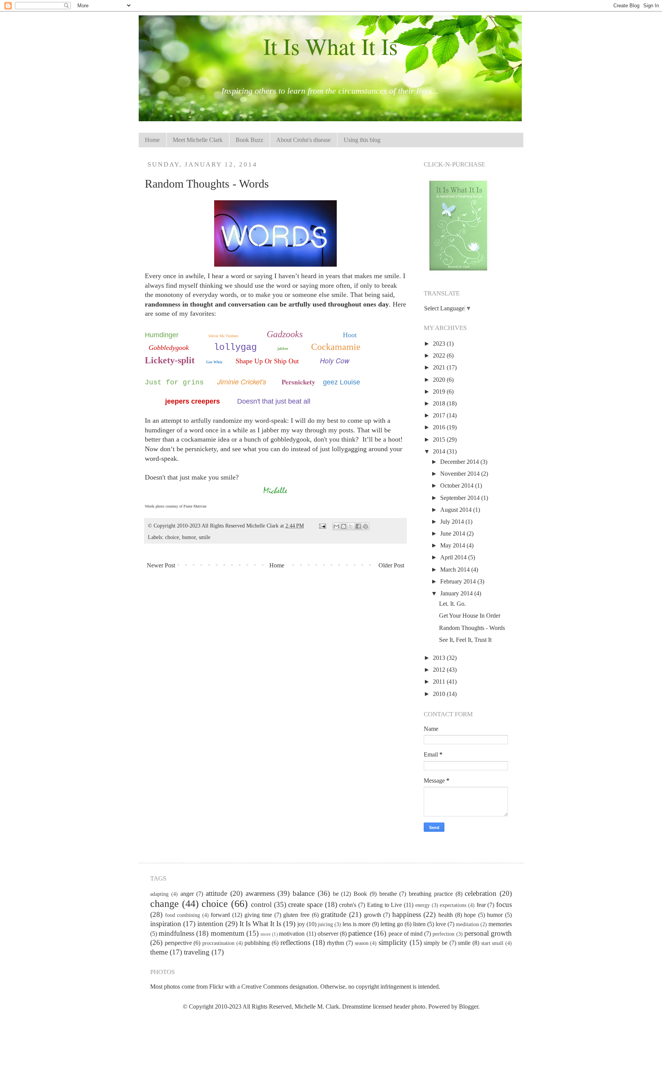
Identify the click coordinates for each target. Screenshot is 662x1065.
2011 (440, 681)
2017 (440, 415)
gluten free (296, 915)
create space (305, 904)
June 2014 (453, 533)
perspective (178, 943)
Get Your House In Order (469, 615)
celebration (480, 893)
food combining (182, 915)
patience (360, 933)
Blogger (468, 1006)
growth (372, 915)
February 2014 (458, 581)
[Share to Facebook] (358, 526)
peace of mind (405, 933)
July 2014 (452, 521)
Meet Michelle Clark (198, 140)
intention (210, 924)
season (362, 943)
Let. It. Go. (452, 603)
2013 (440, 657)
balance (304, 893)
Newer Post (161, 565)
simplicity (393, 942)
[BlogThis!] (343, 526)
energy (422, 905)
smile (204, 537)
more (266, 934)
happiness (406, 914)
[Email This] (336, 526)
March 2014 (455, 569)
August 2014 (456, 509)
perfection (443, 934)
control (261, 904)
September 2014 (460, 498)
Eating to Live (384, 905)
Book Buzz (249, 140)
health (445, 915)
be (336, 893)
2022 (440, 355)
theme (159, 952)
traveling (197, 952)
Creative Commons (264, 986)
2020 (440, 379)
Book (360, 893)
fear (481, 905)
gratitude (333, 914)
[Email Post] (322, 526)
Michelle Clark (263, 526)
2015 (440, 439)
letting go (391, 924)
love (441, 924)
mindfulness (176, 933)
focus (504, 904)
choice (172, 537)
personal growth (488, 933)
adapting (159, 894)
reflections (295, 942)
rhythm (335, 943)
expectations (453, 905)
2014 (440, 451)
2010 (440, 694)
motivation (292, 933)
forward (220, 915)
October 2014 (457, 485)
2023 (440, 343)
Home (152, 140)
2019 (440, 391)
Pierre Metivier (195, 506)
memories (500, 924)
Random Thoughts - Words (472, 628)
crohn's (347, 905)
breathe (388, 893)
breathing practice (431, 893)
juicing (325, 924)
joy (301, 924)
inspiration (165, 924)
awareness (260, 893)
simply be (435, 943)
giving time (258, 915)
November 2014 (460, 473)
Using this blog (362, 140)
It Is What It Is (330, 46)
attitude (216, 893)
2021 (440, 367)
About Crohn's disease (303, 140)
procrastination (218, 943)
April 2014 (454, 557)
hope (470, 915)
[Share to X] (351, 526)
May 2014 (453, 545)
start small (492, 943)
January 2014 (457, 593)
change (164, 903)
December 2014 (460, 461)
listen (419, 924)
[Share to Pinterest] (365, 526)
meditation (467, 924)
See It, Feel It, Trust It (465, 639)
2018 (440, 403)
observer (328, 933)
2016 (440, 427)
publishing (257, 943)
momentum (227, 933)
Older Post (391, 565)
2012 (440, 669)
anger (187, 893)
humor (189, 537)
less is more (356, 924)
